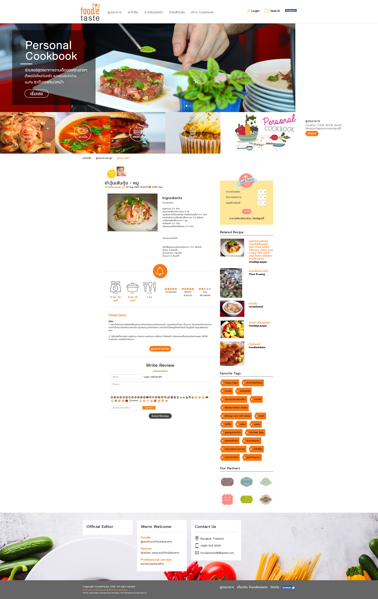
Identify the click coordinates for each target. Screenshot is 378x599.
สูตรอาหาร (114, 12)
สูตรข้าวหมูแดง (253, 457)
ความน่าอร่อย (233, 192)
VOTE (246, 211)
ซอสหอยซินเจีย (231, 440)
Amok (262, 415)
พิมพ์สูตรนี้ (258, 218)
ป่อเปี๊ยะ (228, 424)
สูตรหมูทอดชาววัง (233, 432)
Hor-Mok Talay (256, 432)
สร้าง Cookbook (202, 12)
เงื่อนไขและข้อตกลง (118, 589)
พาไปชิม (133, 12)
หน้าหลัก (87, 158)
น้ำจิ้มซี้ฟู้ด (257, 449)
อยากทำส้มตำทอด (254, 382)
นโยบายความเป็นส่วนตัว (94, 589)
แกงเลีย (257, 399)
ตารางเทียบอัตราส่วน (240, 218)
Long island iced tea (235, 449)
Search (275, 11)
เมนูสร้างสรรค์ (233, 203)
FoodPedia (177, 12)
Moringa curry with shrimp (237, 415)
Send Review (160, 416)
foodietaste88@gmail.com (217, 553)
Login (255, 11)
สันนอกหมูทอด (253, 440)
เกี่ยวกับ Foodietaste (252, 587)
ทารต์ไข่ (228, 391)
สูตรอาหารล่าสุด (104, 158)
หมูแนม (257, 424)
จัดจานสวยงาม (233, 197)
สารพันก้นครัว (154, 12)
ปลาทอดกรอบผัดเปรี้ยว (235, 399)
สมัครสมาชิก (156, 376)
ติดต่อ (275, 587)
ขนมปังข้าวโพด (231, 457)
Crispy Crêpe (231, 382)
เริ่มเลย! (312, 133)
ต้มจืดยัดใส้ (245, 391)
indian (243, 424)
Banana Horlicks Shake (236, 407)
